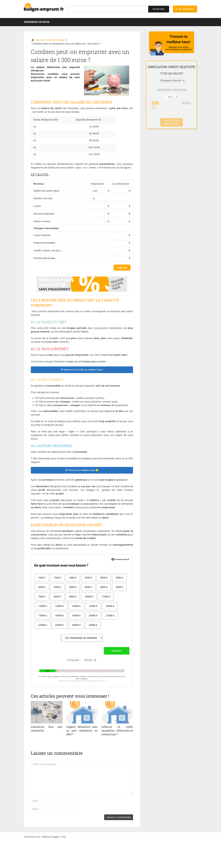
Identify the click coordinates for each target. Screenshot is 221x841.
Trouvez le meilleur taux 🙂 (82, 470)
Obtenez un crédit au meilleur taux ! (83, 369)
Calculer (122, 267)
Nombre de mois (42, 198)
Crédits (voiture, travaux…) (47, 250)
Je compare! (186, 9)
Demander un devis (36, 22)
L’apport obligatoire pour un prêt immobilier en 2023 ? (82, 730)
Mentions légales (51, 837)
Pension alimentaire (44, 258)
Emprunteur (97, 183)
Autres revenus (41, 221)
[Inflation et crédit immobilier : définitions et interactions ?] (117, 712)
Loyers (37, 206)
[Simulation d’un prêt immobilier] (47, 712)
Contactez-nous (32, 837)
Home (38, 40)
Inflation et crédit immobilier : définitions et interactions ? (117, 730)
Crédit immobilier (55, 40)
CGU (63, 837)
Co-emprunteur (120, 183)
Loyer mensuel (41, 235)
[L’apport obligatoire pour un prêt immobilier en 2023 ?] (82, 712)
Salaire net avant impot (46, 190)
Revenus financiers (43, 213)
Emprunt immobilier (44, 242)
